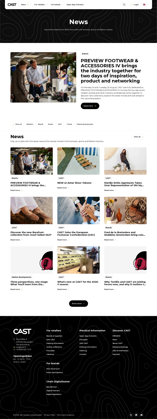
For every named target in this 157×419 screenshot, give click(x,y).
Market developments (85, 124)
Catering (50, 354)
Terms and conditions (65, 415)
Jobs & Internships (120, 351)
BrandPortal (51, 387)
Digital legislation (53, 394)
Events (50, 124)
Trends (69, 124)
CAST (60, 124)
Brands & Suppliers (54, 336)
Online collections (54, 347)
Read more (88, 106)
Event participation (54, 372)
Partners (116, 354)
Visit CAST (50, 340)
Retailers (30, 124)
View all (137, 137)
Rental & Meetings (120, 347)
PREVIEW (116, 336)
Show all (18, 124)
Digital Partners (53, 391)
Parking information (55, 343)
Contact (82, 354)
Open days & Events (87, 336)
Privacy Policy (49, 415)
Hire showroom (53, 369)
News (115, 340)
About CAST (118, 343)
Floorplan (50, 351)
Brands (40, 124)
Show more (77, 304)
